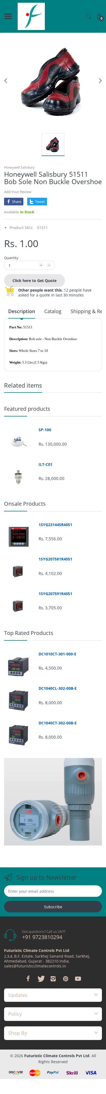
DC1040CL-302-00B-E (58, 688)
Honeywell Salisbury (19, 167)
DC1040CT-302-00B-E (58, 723)
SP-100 (45, 429)
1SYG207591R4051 (55, 593)
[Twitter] (40, 978)
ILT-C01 (45, 464)
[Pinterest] (65, 978)
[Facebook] (28, 978)
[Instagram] (53, 978)
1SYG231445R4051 (55, 524)
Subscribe (53, 906)
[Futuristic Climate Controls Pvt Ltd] (31, 16)
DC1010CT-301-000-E (57, 654)
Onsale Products (25, 503)
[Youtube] (78, 978)
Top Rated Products (28, 633)
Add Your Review (17, 191)
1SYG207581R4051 (55, 559)
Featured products (27, 408)
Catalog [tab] (52, 311)
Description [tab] (21, 311)
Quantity (11, 257)
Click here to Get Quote (35, 280)
